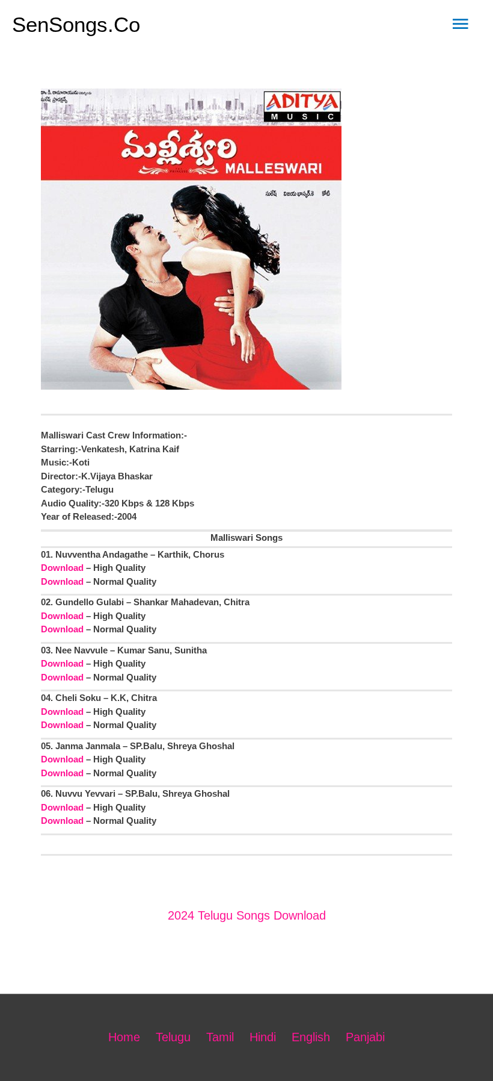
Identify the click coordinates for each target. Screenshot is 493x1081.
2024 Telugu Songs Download (247, 915)
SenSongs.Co (76, 24)
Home (124, 1037)
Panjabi (365, 1037)
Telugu (173, 1037)
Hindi (263, 1037)
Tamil (220, 1037)
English (311, 1037)
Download (62, 567)
